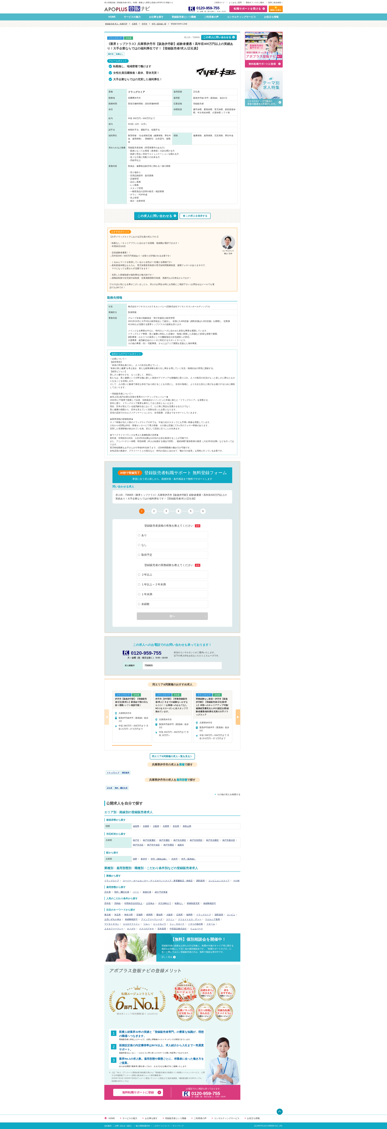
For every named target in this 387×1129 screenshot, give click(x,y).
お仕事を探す (156, 17)
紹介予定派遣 (161, 892)
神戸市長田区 (196, 840)
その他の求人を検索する (228, 794)
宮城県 (139, 914)
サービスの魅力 (132, 17)
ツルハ (146, 924)
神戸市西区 (168, 845)
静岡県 (149, 914)
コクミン (170, 919)
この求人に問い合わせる (217, 37)
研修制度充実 (193, 903)
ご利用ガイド (219, 3)
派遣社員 (147, 892)
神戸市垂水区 (228, 840)
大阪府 (156, 826)
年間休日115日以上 (133, 903)
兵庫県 (134, 24)
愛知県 (159, 914)
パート (136, 892)
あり (144, 535)
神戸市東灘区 (149, 840)
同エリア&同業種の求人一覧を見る (171, 756)
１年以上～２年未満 (153, 584)
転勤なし (179, 903)
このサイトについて (161, 1126)
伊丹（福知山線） (159, 859)
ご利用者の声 (211, 17)
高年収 (107, 903)
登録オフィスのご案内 (255, 3)
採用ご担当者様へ (275, 3)
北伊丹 (174, 859)
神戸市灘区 (164, 840)
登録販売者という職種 (184, 17)
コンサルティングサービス (241, 17)
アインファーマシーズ (151, 919)
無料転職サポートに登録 (138, 1092)
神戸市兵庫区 (179, 840)
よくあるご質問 (235, 3)
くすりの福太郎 (195, 924)
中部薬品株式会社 (178, 928)
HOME (112, 17)
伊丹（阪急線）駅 (159, 24)
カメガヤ (131, 928)
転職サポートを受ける (247, 8)
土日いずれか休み (112, 919)
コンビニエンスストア (218, 880)
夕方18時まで (164, 903)
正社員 (109, 788)
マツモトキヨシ (111, 924)
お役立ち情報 (271, 17)
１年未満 (146, 594)
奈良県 (176, 826)
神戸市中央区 (153, 845)
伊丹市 (144, 24)
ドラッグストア (113, 773)
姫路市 (181, 845)
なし (144, 545)
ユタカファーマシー (113, 928)
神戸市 (136, 840)
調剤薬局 (125, 773)
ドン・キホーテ (177, 924)
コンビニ (231, 914)
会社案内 (108, 1126)
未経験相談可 (209, 903)
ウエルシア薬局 (212, 919)
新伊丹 (144, 859)
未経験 (145, 604)
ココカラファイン (131, 924)
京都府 (146, 826)
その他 (236, 880)
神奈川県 (128, 914)
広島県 (179, 914)
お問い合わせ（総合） (124, 1126)
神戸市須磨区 (212, 840)
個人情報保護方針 (143, 1126)
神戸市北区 (138, 845)
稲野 (135, 859)
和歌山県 (187, 826)
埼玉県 (117, 914)
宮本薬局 (162, 928)
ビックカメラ (159, 924)
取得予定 (146, 554)
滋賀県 (136, 826)
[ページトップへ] (280, 1112)
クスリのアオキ (146, 928)
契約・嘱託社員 (121, 788)
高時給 (117, 903)
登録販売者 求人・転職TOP (116, 24)
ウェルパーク (196, 928)
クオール (211, 924)
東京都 (107, 914)
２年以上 (146, 574)
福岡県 (189, 914)
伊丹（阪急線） (188, 859)
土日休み (150, 903)
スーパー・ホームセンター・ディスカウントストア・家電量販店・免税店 (158, 880)
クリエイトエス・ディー (189, 919)
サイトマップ (178, 1126)
